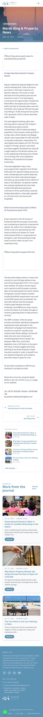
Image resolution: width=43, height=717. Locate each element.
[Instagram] (9, 673)
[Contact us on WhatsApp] (5, 712)
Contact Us (29, 380)
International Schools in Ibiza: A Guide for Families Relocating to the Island (21, 524)
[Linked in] (14, 673)
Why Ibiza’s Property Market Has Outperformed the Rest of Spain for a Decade (21, 574)
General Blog (10, 24)
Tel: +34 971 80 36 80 (11, 682)
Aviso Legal (19, 713)
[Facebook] (4, 673)
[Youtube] (19, 673)
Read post (9, 539)
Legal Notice (7, 713)
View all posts (35, 488)
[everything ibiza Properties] (10, 3)
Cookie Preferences (33, 713)
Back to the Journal (11, 48)
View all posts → (11, 468)
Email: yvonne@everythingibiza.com (16, 685)
